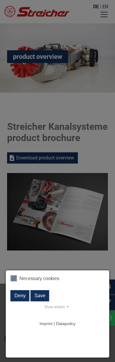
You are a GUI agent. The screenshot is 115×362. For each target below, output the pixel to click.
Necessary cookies (39, 278)
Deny (20, 295)
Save (39, 295)
